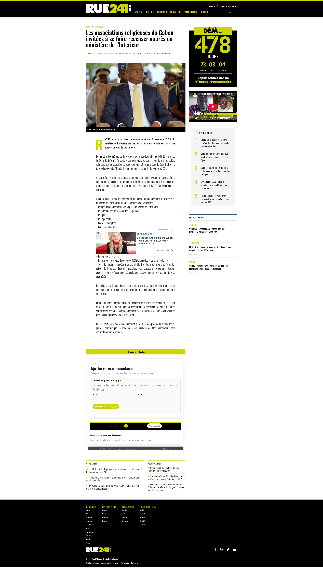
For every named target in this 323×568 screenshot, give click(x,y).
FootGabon (143, 525)
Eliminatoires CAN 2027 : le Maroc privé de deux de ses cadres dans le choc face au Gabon (215, 143)
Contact (104, 510)
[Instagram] (221, 549)
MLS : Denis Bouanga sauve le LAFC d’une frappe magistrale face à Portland (210, 248)
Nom (95, 394)
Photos (88, 543)
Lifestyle (88, 536)
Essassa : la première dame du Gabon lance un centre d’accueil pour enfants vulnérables (112, 479)
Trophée (193, 224)
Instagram (125, 521)
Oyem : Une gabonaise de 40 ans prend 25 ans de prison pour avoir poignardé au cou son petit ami (112, 487)
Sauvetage (194, 243)
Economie (162, 11)
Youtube (124, 517)
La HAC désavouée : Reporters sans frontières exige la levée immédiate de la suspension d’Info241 (114, 471)
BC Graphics (166, 449)
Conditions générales (92, 563)
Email (139, 394)
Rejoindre (105, 521)
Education (175, 11)
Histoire (204, 11)
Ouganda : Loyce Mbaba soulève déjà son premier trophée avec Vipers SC (207, 230)
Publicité (105, 517)
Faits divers (190, 11)
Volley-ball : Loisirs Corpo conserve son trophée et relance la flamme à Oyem (214, 157)
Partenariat (134, 563)
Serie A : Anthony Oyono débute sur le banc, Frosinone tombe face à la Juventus (208, 267)
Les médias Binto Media (148, 507)
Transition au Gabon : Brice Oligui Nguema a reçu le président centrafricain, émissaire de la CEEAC (166, 478)
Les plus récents (197, 217)
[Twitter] (228, 549)
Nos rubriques (91, 507)
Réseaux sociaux (128, 507)
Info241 (142, 510)
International (89, 532)
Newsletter (212, 6)
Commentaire (125, 563)
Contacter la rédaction (229, 6)
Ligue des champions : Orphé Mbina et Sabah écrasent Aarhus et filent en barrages (215, 171)
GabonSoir (143, 517)
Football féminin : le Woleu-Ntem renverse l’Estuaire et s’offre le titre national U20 (215, 199)
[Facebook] (215, 549)
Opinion (88, 539)
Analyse (138, 11)
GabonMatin (143, 514)
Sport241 (142, 521)
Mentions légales (106, 563)
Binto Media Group (112, 449)
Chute (192, 261)
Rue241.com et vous (109, 507)
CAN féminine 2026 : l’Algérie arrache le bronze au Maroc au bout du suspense (214, 185)
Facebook (125, 510)
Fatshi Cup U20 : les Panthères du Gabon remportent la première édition (164, 469)
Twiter (124, 514)
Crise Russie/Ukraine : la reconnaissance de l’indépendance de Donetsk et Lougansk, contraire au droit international (166, 487)
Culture (150, 11)
